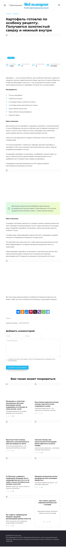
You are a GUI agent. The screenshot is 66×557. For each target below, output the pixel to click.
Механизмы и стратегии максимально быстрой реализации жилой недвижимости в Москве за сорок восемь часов (16, 405)
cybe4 (9, 318)
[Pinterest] (31, 312)
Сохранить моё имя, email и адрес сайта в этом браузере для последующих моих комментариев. (31, 359)
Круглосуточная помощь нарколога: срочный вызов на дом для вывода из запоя (17, 441)
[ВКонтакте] (18, 312)
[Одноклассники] (22, 312)
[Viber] (39, 312)
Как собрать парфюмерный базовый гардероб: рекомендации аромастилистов (18, 517)
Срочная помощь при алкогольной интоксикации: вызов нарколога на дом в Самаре (46, 442)
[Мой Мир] (27, 312)
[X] (35, 312)
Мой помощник (36, 4)
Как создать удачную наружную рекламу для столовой (47, 502)
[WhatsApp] (43, 312)
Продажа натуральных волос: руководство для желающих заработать (46, 478)
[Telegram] (48, 312)
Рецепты (11, 57)
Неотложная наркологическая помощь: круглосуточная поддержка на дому (46, 404)
